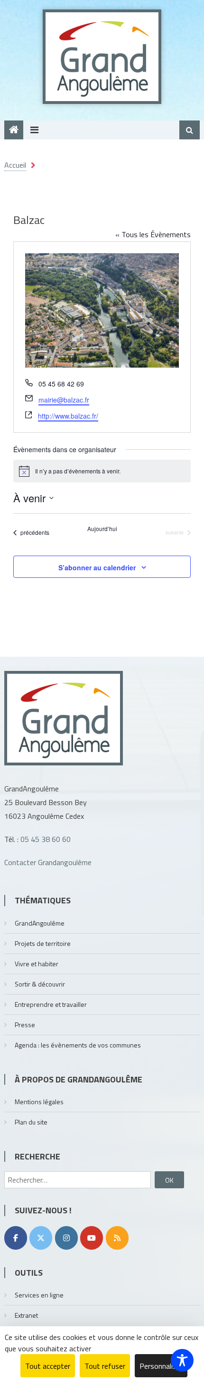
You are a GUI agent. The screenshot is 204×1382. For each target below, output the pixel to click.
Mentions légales (39, 1102)
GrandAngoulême (40, 923)
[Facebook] (15, 1238)
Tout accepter (47, 1366)
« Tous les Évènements (153, 234)
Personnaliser (161, 1366)
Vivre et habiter (36, 964)
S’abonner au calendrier (97, 567)
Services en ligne (39, 1295)
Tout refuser (104, 1366)
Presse (25, 1025)
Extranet (26, 1315)
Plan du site (31, 1122)
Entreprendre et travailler (51, 1004)
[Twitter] (40, 1238)
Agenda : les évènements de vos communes (78, 1045)
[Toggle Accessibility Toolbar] (182, 1360)
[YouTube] (91, 1238)
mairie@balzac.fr (63, 399)
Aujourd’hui (102, 528)
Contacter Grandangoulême (48, 862)
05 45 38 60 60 (45, 839)
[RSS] (117, 1238)
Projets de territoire (43, 943)
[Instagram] (66, 1238)
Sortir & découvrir (40, 984)
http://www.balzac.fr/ (68, 416)
